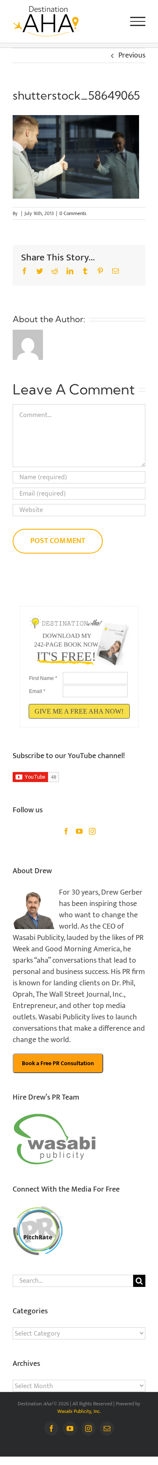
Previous (131, 55)
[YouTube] (79, 831)
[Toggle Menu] (138, 21)
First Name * (43, 678)
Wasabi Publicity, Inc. (79, 1411)
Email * (37, 691)
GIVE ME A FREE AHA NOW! (79, 711)
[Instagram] (92, 831)
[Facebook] (66, 831)
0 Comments (72, 213)
